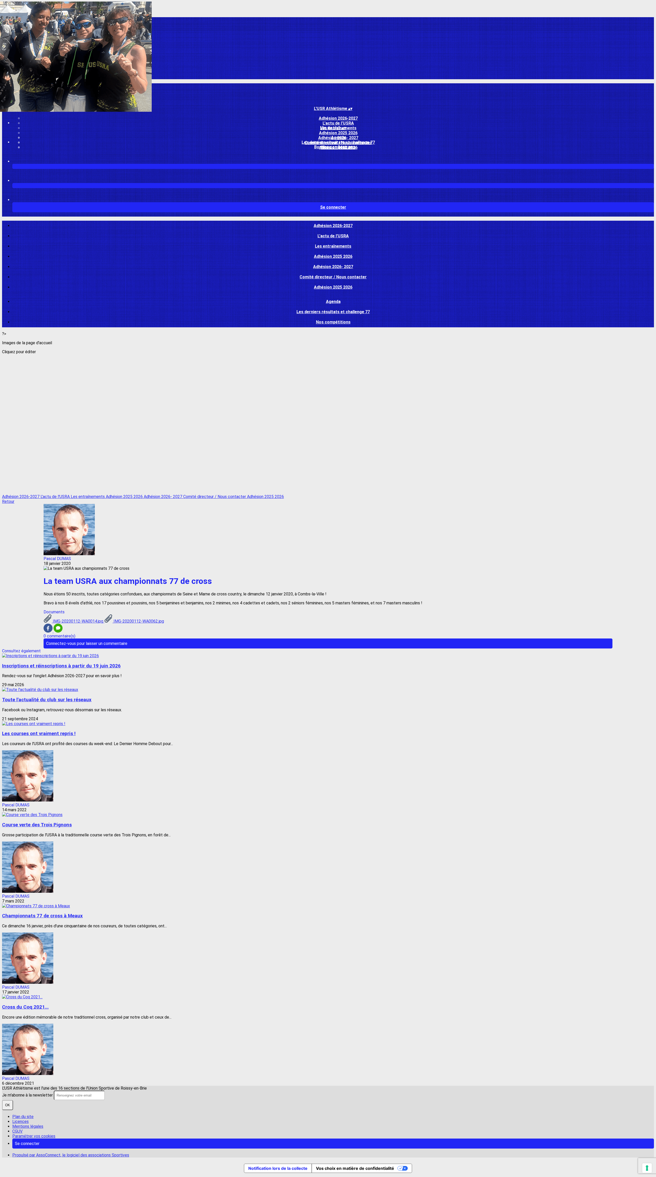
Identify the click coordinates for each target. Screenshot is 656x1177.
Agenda (338, 137)
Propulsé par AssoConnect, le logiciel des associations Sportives (70, 1155)
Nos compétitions (333, 322)
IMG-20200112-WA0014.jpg (78, 621)
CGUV (17, 1131)
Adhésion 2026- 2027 (333, 266)
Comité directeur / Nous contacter (333, 277)
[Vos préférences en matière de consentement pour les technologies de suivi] (647, 1168)
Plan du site (23, 1116)
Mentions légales (27, 1126)
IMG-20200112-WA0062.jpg (138, 621)
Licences (20, 1121)
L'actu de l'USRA (338, 123)
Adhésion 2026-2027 (338, 118)
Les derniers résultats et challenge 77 (338, 142)
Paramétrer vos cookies (33, 1136)
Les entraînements (333, 246)
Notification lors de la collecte (278, 1168)
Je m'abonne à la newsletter (28, 1095)
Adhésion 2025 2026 (338, 132)
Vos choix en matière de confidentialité (355, 1168)
